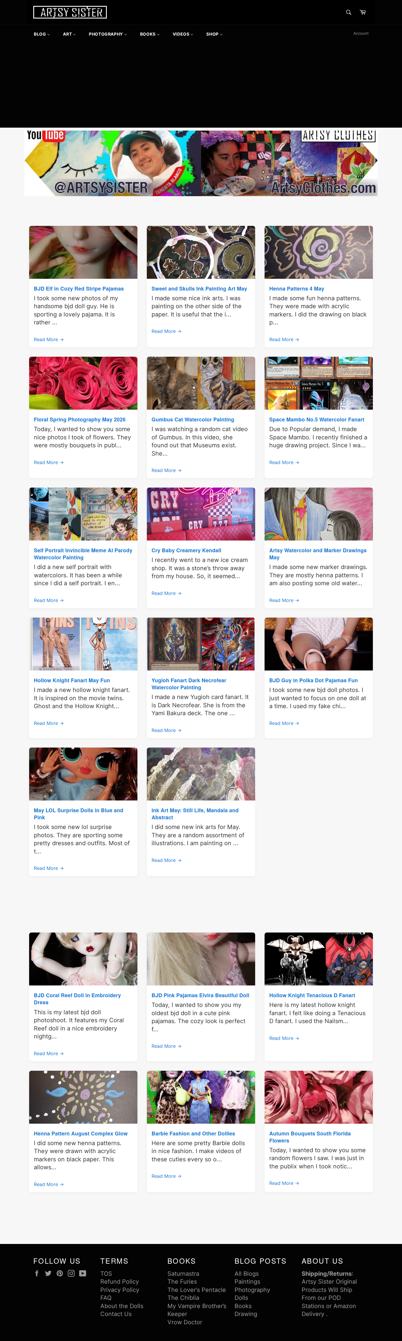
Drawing (246, 1313)
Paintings (247, 1281)
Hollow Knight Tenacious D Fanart (312, 995)
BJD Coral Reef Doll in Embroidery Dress (77, 998)
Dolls (241, 1297)
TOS (106, 1273)
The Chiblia (183, 1297)
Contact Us (116, 1313)
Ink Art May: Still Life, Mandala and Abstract (195, 813)
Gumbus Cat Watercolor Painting (193, 419)
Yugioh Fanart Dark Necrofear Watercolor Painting (189, 683)
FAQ (106, 1297)
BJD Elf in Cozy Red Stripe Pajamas (79, 288)
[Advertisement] (201, 86)
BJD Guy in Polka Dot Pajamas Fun (313, 680)
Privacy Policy (119, 1289)
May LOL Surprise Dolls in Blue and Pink (78, 813)
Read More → (49, 339)
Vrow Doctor (184, 1322)
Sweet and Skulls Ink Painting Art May (199, 288)
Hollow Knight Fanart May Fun (72, 680)
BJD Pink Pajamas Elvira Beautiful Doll (200, 995)
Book (242, 1306)
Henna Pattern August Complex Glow (81, 1133)
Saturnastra (183, 1273)
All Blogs (247, 1273)
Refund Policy (119, 1281)
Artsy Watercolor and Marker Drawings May (318, 553)
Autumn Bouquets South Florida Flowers (310, 1137)
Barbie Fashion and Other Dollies (193, 1133)
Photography (252, 1289)
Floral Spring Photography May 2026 (80, 419)
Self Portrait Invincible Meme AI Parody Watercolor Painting (83, 553)
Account (361, 33)
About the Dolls (121, 1306)
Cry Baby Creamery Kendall (186, 550)
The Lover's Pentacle (196, 1289)
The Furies (182, 1281)
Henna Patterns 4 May (296, 288)
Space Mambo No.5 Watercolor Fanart (316, 419)
